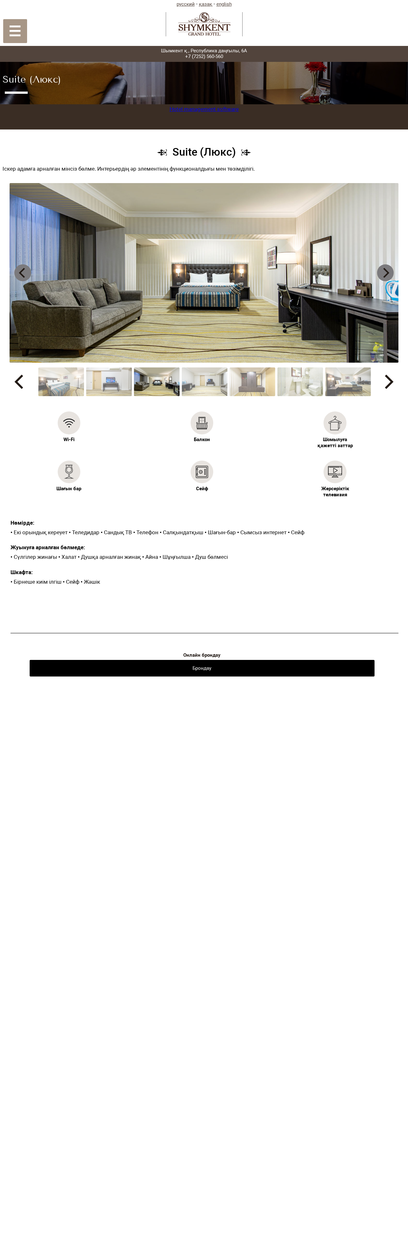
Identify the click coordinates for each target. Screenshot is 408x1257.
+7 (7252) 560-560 (204, 56)
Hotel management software (204, 109)
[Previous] (22, 272)
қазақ (205, 4)
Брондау (202, 668)
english (224, 4)
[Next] (385, 272)
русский (186, 4)
